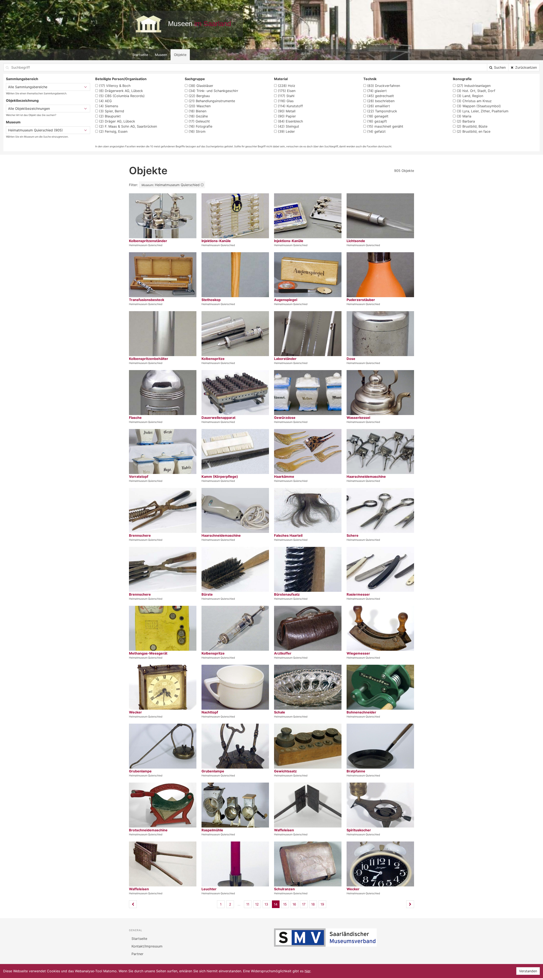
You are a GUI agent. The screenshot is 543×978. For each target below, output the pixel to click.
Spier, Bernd (111, 111)
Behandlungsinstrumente (212, 101)
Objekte (180, 55)
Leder (286, 131)
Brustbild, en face (473, 131)
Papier (287, 116)
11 (247, 904)
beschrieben (381, 101)
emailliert (378, 106)
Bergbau (199, 96)
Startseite (140, 55)
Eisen (286, 91)
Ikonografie (462, 79)
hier (307, 971)
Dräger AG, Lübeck (117, 121)
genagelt (377, 116)
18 (313, 904)
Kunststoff (290, 106)
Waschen (200, 106)
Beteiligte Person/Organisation (121, 79)
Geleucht (199, 121)
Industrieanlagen (474, 86)
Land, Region (470, 96)
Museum (13, 122)
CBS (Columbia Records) (122, 96)
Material (281, 79)
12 (257, 904)
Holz (286, 86)
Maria (464, 116)
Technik (369, 79)
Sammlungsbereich (22, 79)
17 (303, 904)
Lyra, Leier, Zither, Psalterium (482, 111)
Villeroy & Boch (114, 86)
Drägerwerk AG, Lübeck (121, 91)
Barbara (466, 121)
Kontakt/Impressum (147, 946)
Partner (137, 954)
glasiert (377, 91)
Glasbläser (201, 86)
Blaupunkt (110, 116)
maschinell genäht (385, 126)
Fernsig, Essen (113, 131)
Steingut (288, 126)
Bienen (197, 111)
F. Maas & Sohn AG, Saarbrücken (128, 126)
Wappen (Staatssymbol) (479, 106)
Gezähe (198, 116)
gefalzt (376, 131)
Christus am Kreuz (474, 101)
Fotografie (200, 126)
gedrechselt (380, 96)
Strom (197, 131)
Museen (161, 55)
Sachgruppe (195, 79)
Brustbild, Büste (472, 126)
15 (285, 904)
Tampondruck (382, 111)
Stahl (286, 96)
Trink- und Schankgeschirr (213, 91)
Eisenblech (290, 121)
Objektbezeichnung (22, 100)
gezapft (377, 121)
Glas (286, 101)
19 (322, 904)
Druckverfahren (383, 86)
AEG (105, 101)
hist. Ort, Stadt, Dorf (476, 91)
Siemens (108, 106)
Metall (286, 111)
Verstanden (528, 971)
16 (294, 904)
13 (266, 904)
